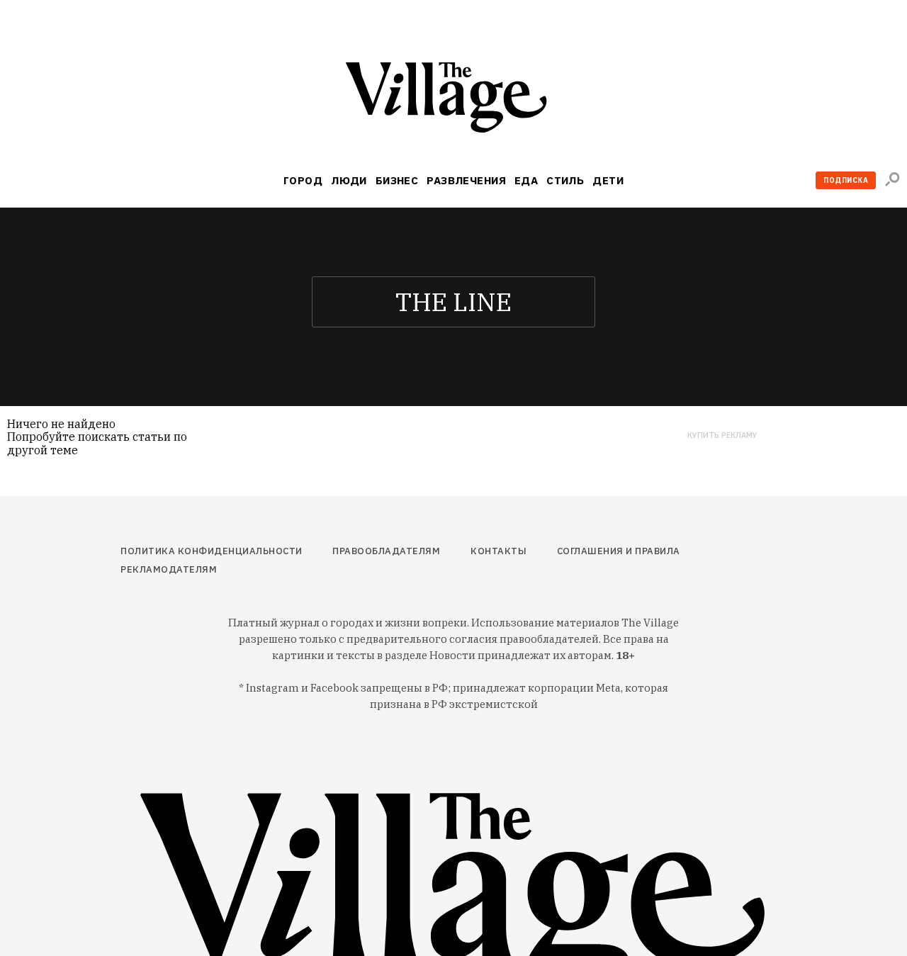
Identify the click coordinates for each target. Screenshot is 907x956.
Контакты (498, 551)
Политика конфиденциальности (211, 551)
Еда (526, 180)
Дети (608, 180)
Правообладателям (386, 551)
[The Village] (453, 100)
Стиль (565, 180)
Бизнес (397, 180)
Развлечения (466, 180)
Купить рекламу (722, 435)
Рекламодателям (168, 569)
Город (302, 180)
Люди (349, 180)
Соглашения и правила (618, 551)
